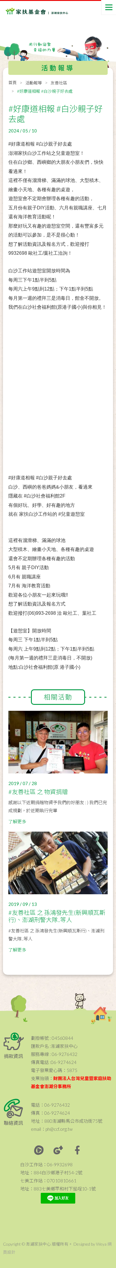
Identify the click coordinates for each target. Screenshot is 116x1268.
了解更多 (17, 821)
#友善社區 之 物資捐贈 (38, 791)
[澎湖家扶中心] (29, 12)
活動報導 (33, 82)
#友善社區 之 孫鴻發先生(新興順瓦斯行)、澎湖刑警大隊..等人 (56, 916)
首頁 (12, 82)
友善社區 (59, 82)
